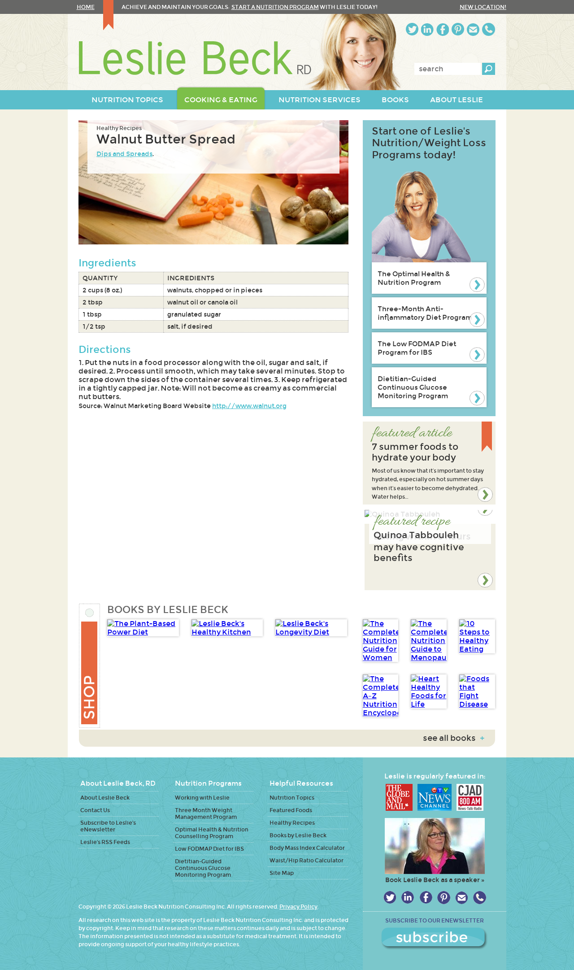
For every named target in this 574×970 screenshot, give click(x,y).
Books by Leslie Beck (298, 835)
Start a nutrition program (275, 7)
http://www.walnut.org (249, 406)
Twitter (412, 29)
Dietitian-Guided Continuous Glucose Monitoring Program (413, 387)
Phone (488, 29)
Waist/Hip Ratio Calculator (307, 860)
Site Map (282, 873)
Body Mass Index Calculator (307, 847)
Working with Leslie (202, 797)
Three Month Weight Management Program (206, 813)
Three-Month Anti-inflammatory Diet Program (425, 313)
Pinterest (458, 29)
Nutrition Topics (292, 797)
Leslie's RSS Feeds (105, 842)
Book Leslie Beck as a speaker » (434, 880)
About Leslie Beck (105, 797)
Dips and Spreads (124, 154)
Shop (90, 666)
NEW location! (483, 7)
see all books (453, 738)
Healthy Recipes (119, 128)
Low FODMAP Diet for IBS (209, 848)
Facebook (442, 29)
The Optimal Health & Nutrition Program (414, 278)
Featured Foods (291, 810)
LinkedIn (427, 29)
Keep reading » (429, 463)
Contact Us (95, 810)
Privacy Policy (298, 906)
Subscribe (434, 938)
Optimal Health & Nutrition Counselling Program (211, 833)
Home (86, 7)
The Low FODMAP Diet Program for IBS (417, 348)
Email (473, 29)
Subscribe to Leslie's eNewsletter (108, 826)
